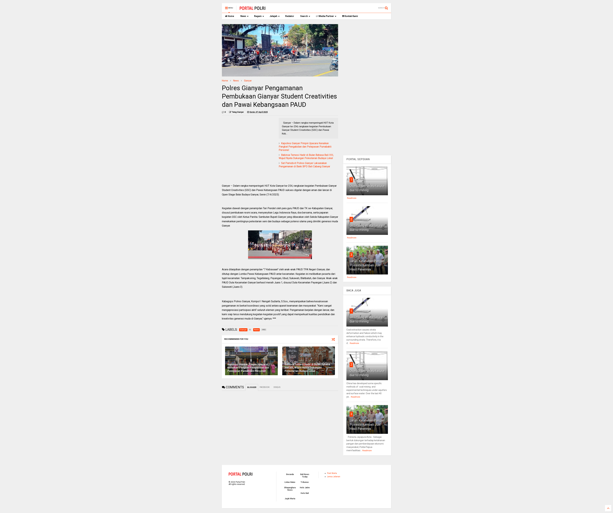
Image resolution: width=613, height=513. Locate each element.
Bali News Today (304, 475)
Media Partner (326, 16)
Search (304, 16)
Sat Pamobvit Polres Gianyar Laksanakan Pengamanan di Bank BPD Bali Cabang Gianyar (304, 165)
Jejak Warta (290, 499)
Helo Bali (305, 493)
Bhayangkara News (290, 488)
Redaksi (289, 16)
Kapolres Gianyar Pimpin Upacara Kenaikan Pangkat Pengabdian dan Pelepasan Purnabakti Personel (305, 147)
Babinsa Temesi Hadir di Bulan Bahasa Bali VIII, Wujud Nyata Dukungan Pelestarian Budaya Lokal (306, 156)
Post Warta (332, 473)
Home (230, 16)
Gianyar (248, 80)
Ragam (258, 16)
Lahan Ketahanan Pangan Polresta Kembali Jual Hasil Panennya (367, 265)
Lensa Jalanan (333, 476)
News (243, 16)
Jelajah (273, 16)
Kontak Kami (351, 16)
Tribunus (305, 482)
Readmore (351, 198)
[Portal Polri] (252, 9)
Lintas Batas (289, 482)
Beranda (290, 474)
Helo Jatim (305, 487)
